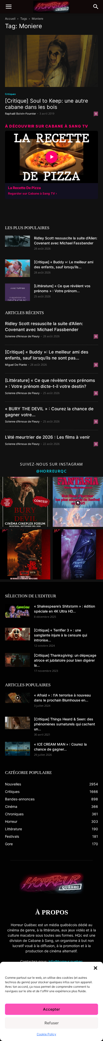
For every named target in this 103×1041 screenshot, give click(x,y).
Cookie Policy (46, 1034)
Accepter (51, 1009)
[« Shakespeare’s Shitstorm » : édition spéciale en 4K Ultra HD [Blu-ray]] (17, 611)
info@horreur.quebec (65, 961)
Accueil (10, 18)
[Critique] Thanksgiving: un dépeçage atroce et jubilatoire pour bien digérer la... (65, 660)
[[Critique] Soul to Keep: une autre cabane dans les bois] (51, 61)
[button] (95, 968)
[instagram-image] (25, 502)
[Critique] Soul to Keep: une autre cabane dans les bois (46, 104)
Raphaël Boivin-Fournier (20, 113)
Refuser (51, 1023)
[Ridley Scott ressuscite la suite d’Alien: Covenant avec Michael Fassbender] (17, 241)
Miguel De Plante (16, 364)
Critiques (10, 94)
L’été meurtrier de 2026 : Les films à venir (47, 437)
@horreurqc (51, 471)
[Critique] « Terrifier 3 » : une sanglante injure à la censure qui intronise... (60, 635)
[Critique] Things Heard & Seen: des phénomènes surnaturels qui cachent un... (64, 724)
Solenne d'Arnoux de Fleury (22, 336)
